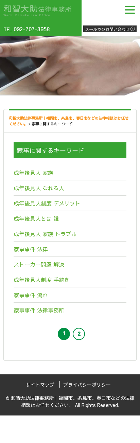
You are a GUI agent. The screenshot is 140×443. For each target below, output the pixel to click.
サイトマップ (40, 384)
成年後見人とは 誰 (36, 218)
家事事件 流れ (31, 295)
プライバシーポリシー (87, 384)
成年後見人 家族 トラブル (45, 233)
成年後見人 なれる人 (39, 188)
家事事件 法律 (31, 249)
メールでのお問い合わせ (107, 29)
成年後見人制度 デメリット (47, 203)
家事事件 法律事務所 (39, 310)
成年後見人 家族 (33, 172)
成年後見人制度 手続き (42, 279)
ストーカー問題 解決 (39, 264)
